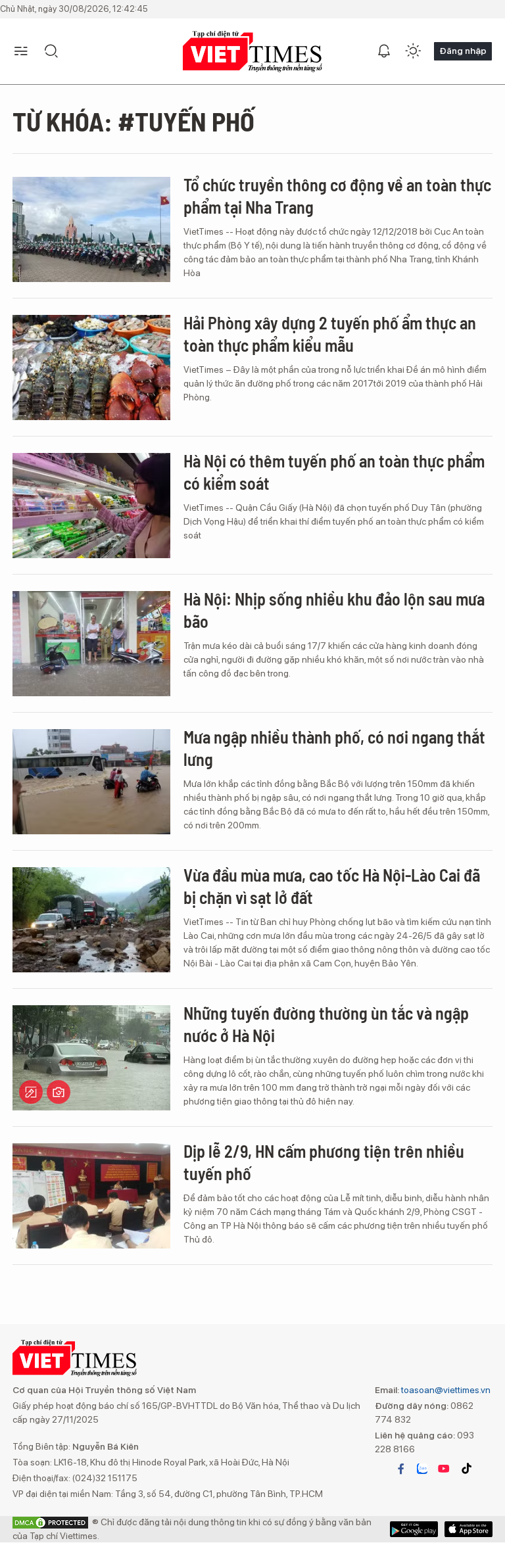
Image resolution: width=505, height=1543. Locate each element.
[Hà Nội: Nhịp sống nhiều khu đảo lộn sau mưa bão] (91, 643)
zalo (422, 1468)
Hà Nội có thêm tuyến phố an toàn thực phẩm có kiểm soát (334, 471)
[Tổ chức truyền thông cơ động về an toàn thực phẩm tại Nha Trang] (91, 229)
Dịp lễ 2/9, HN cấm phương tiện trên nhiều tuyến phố (323, 1162)
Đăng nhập (463, 50)
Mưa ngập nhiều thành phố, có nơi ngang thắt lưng (334, 747)
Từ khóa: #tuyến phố (133, 121)
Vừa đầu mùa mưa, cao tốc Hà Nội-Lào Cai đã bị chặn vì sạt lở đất (331, 886)
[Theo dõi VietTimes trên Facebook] (401, 1468)
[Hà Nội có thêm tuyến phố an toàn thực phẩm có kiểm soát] (91, 505)
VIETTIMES (252, 51)
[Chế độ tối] (413, 51)
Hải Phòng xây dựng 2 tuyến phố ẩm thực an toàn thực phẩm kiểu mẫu (329, 333)
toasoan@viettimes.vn (445, 1390)
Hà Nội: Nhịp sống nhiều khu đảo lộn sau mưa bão (334, 609)
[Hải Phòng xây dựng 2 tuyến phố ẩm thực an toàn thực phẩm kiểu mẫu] (91, 367)
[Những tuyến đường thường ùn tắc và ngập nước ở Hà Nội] (91, 1057)
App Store (414, 1529)
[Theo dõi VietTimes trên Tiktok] (466, 1469)
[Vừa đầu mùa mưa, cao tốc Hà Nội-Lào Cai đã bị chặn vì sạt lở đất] (91, 919)
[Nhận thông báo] (384, 51)
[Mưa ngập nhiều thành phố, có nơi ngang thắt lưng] (91, 781)
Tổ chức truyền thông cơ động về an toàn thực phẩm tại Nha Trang (337, 195)
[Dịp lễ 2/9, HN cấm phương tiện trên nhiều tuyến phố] (91, 1195)
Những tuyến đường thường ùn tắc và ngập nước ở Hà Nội (326, 1024)
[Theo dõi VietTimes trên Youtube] (444, 1469)
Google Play (469, 1529)
